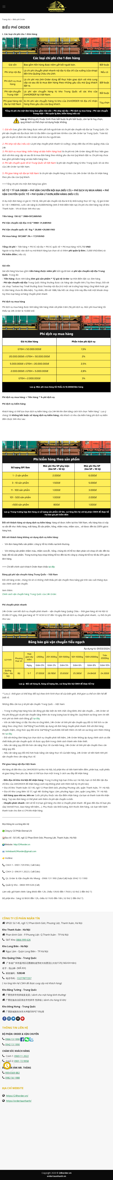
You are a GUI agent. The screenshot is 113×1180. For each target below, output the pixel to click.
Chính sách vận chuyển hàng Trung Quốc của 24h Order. (29, 594)
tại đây (52, 567)
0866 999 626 (23, 939)
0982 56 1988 (12, 1077)
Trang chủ (6, 19)
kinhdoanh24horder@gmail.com (21, 851)
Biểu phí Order (19, 19)
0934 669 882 (12, 1072)
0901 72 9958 (21, 1061)
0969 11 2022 (21, 1056)
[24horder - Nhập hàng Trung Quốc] (56, 6)
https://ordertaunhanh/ (18, 1100)
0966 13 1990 (12, 1039)
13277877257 (24, 978)
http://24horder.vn (21, 844)
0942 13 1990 (12, 1044)
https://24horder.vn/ (17, 1095)
